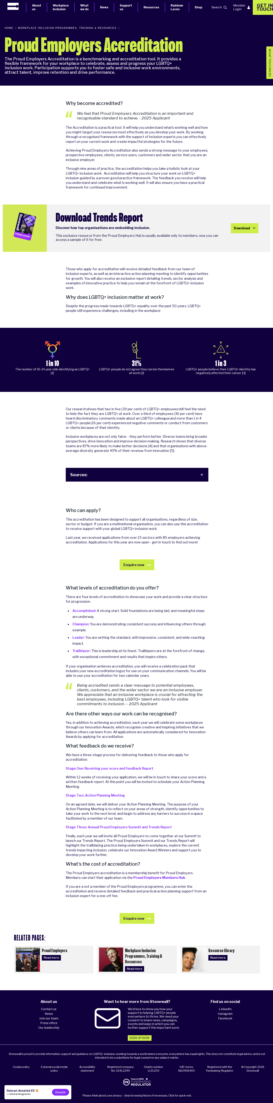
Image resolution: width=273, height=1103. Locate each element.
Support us (126, 7)
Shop (198, 7)
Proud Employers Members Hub (159, 878)
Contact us (48, 1009)
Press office (48, 1023)
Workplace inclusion (61, 7)
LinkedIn (225, 1009)
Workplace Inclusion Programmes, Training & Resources (67, 28)
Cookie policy (21, 1067)
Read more (51, 957)
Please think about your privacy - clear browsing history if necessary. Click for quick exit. (137, 1095)
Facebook (225, 1018)
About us (36, 7)
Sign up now (140, 1038)
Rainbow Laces (177, 7)
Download (242, 228)
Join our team (48, 1018)
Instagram (225, 1014)
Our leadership (48, 1027)
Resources (151, 7)
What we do (84, 7)
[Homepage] (16, 6)
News (104, 7)
